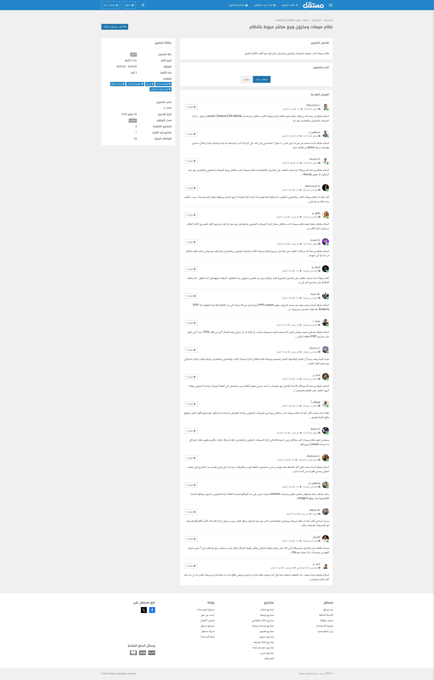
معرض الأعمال (207, 620)
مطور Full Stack (310, 136)
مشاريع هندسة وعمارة (263, 626)
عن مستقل (328, 609)
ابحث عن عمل (207, 615)
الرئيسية (328, 20)
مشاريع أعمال (267, 609)
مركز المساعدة (207, 637)
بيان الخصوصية (325, 631)
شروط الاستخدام (324, 626)
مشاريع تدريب (267, 653)
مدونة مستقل (207, 631)
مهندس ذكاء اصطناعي (307, 568)
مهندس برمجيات (310, 190)
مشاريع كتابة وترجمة (263, 642)
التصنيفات (269, 658)
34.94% (133, 120)
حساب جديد (262, 79)
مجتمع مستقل (207, 626)
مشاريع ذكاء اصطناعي (263, 620)
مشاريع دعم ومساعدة (263, 647)
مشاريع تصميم (267, 631)
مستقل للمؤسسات (205, 609)
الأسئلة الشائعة (326, 615)
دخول (246, 79)
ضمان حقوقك (326, 620)
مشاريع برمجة (267, 615)
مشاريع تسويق (266, 637)
